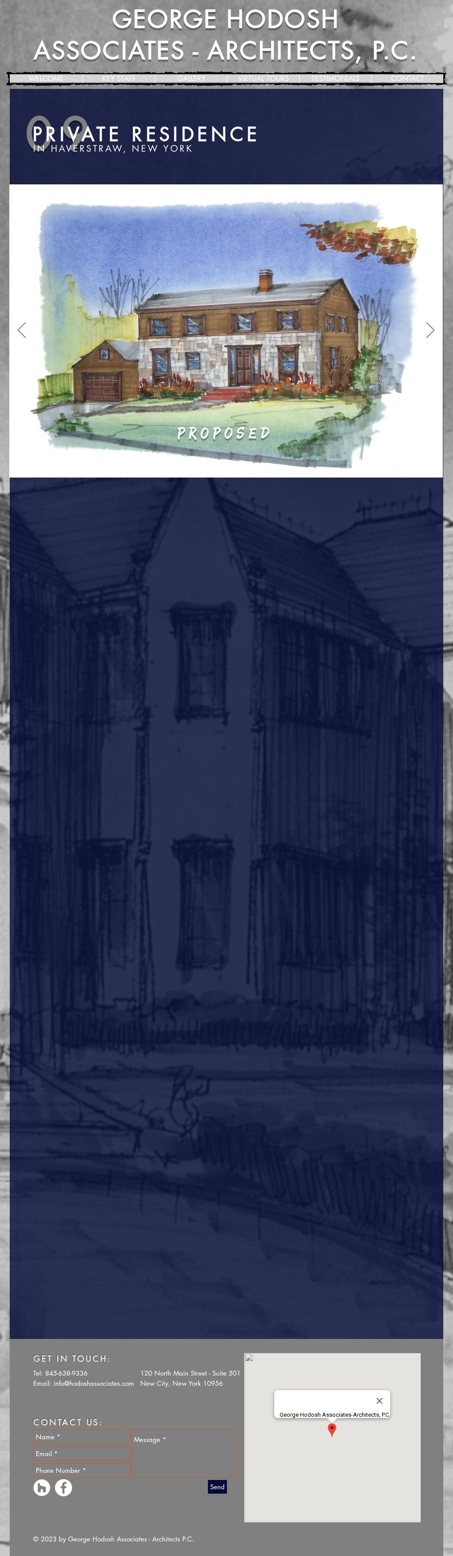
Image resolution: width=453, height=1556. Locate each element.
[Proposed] (226, 463)
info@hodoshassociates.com (94, 1383)
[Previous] (22, 330)
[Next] (430, 330)
